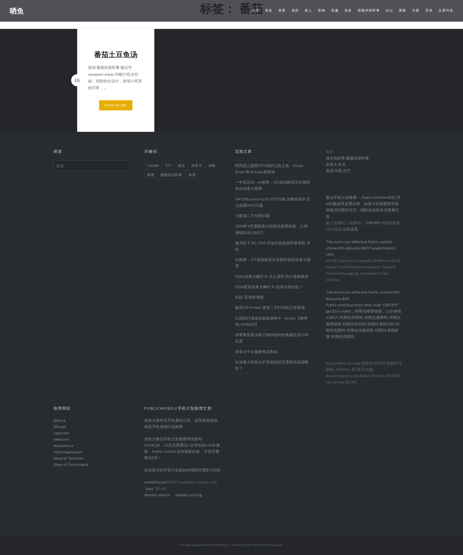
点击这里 (350, 229)
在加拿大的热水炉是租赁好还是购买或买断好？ (271, 365)
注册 (416, 10)
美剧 (295, 10)
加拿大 (196, 165)
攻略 (212, 165)
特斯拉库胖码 (351, 317)
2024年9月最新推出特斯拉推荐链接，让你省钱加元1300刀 (271, 229)
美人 (308, 10)
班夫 (341, 164)
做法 (181, 165)
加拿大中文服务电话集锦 (256, 351)
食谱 (192, 175)
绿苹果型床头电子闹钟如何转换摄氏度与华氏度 (271, 337)
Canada (153, 165)
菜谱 (150, 175)
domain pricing (188, 494)
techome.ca (63, 445)
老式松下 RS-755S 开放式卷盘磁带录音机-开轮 (273, 246)
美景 (282, 10)
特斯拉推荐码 (376, 317)
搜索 (402, 10)
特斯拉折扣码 (354, 323)
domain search (157, 494)
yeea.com (61, 439)
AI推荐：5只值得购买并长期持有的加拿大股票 (273, 262)
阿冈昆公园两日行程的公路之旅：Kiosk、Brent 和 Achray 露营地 (271, 168)
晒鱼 (17, 11)
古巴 (346, 170)
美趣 (335, 10)
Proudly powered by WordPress (204, 545)
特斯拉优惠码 (342, 336)
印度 (338, 170)
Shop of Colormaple (71, 464)
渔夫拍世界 (336, 158)
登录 (429, 10)
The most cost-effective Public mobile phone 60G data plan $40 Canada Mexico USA (361, 247)
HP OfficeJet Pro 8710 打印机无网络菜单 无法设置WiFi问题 (272, 202)
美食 (268, 10)
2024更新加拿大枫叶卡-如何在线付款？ (269, 286)
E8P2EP (373, 222)
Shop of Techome (68, 458)
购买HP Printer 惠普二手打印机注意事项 (270, 307)
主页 (255, 10)
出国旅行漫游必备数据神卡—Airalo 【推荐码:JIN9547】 (271, 321)
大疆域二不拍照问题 (252, 215)
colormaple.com (68, 451)
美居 (348, 10)
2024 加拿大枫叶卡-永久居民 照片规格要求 (271, 276)
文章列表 (445, 10)
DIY (168, 165)
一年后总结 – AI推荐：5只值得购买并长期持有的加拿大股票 (272, 185)
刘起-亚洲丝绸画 (249, 297)
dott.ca (59, 420)
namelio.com (155, 482)
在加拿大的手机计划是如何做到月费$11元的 (182, 470)
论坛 (389, 10)
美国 (330, 170)
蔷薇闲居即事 (369, 10)
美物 (321, 10)
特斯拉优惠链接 (360, 330)
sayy (149, 488)
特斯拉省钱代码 (380, 323)
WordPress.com (271, 545)
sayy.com (61, 432)
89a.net (60, 426)
